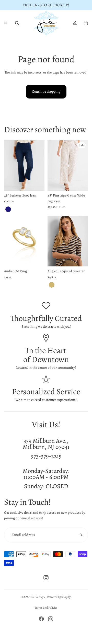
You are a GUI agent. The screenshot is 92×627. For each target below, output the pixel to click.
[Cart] (85, 23)
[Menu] (6, 23)
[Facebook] (41, 619)
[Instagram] (46, 578)
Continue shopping (46, 91)
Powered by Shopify (59, 597)
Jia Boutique (38, 597)
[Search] (16, 23)
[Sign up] (80, 535)
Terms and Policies (45, 608)
